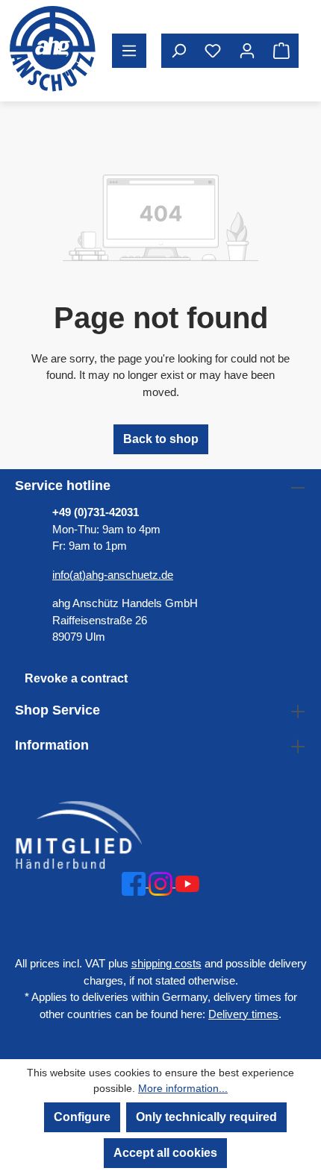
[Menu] (129, 51)
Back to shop (161, 439)
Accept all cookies (165, 1152)
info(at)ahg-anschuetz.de (112, 574)
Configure (82, 1117)
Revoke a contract (76, 678)
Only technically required (206, 1117)
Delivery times (243, 1014)
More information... (183, 1088)
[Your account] (247, 51)
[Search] (178, 51)
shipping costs (166, 963)
